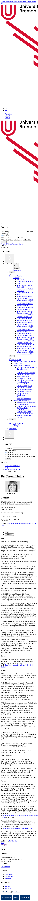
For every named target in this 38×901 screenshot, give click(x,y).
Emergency (8, 878)
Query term (5, 232)
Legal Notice (9, 875)
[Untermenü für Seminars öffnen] (19, 278)
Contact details (5, 867)
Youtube (7, 886)
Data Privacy (9, 876)
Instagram (8, 888)
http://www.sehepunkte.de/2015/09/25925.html (18, 828)
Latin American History (16, 244)
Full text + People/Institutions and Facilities (17, 240)
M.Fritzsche (13, 841)
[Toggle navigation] (1, 223)
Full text (6, 236)
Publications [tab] (9, 534)
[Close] (10, 274)
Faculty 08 (4, 244)
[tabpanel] (19, 595)
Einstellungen (6, 897)
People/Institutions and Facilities (13, 238)
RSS (2, 843)
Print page (4, 845)
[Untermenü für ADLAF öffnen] (19, 425)
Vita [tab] (7, 532)
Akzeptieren (25, 897)
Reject (16, 897)
